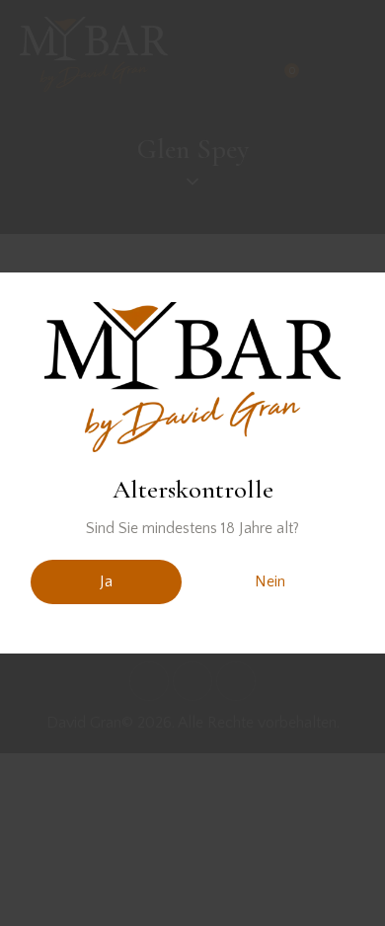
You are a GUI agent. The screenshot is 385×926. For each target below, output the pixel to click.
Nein (270, 581)
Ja (106, 581)
